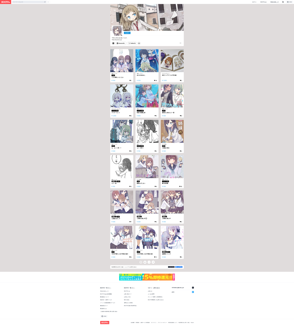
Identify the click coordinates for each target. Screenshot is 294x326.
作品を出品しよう (274, 2)
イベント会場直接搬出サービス (107, 302)
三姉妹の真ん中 (166, 218)
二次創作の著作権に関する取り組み (108, 311)
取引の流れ (126, 299)
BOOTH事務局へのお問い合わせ (156, 299)
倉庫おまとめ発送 (128, 302)
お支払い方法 (127, 297)
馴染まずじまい (141, 183)
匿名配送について (104, 297)
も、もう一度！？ (116, 148)
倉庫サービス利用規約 (145, 322)
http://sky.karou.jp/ (117, 39)
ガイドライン (153, 322)
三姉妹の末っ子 (116, 218)
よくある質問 (151, 294)
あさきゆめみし (141, 75)
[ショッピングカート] (283, 2)
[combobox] (29, 2)
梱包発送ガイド (104, 305)
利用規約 (137, 322)
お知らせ (150, 291)
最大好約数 (165, 183)
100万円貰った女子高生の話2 (120, 254)
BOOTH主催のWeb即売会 (130, 305)
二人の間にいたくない (118, 77)
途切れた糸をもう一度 (168, 112)
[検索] (45, 2)
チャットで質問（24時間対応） (155, 297)
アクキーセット (116, 112)
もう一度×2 (140, 148)
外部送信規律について (172, 322)
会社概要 (132, 322)
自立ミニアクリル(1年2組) (169, 75)
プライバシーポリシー (162, 322)
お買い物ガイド (128, 294)
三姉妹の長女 (165, 148)
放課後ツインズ (166, 254)
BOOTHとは (263, 2)
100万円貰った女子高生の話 (145, 254)
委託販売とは (103, 308)
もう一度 (114, 183)
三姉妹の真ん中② (142, 218)
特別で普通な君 (141, 112)
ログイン (254, 2)
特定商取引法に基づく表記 (184, 322)
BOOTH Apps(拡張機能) (106, 294)
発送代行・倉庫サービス (106, 299)
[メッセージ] (139, 43)
